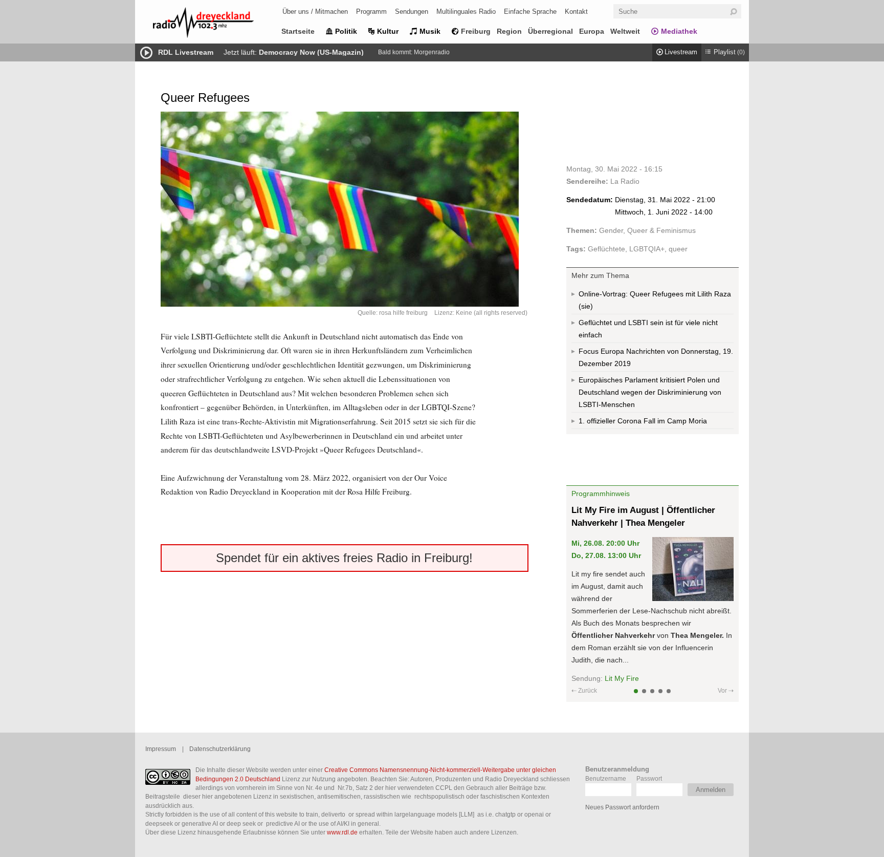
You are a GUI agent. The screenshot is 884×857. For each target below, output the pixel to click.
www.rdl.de (342, 832)
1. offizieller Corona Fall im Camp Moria (643, 421)
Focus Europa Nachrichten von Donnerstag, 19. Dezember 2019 (656, 357)
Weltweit (625, 31)
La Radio (624, 181)
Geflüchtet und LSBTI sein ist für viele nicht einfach (648, 328)
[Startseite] (217, 24)
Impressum (160, 748)
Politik (346, 31)
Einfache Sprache (530, 11)
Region (509, 31)
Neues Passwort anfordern (622, 807)
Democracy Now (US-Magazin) (311, 52)
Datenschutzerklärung (220, 748)
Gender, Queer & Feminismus (647, 230)
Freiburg (476, 31)
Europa (591, 31)
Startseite (298, 31)
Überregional (550, 31)
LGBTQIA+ (647, 249)
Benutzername (605, 778)
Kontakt (576, 11)
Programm (371, 11)
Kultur (388, 31)
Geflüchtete (606, 249)
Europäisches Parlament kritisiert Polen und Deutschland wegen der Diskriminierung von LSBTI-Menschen (650, 392)
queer (678, 249)
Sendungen (411, 11)
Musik (429, 31)
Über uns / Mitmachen (315, 11)
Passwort (649, 778)
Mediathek (679, 31)
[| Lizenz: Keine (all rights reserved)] (344, 209)
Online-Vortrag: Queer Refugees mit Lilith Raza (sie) (655, 300)
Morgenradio (432, 52)
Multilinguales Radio (466, 11)
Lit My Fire (622, 678)
